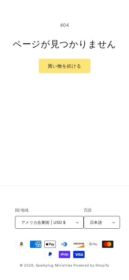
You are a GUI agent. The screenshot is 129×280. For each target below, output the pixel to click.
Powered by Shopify (91, 265)
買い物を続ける (64, 66)
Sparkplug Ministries (54, 265)
